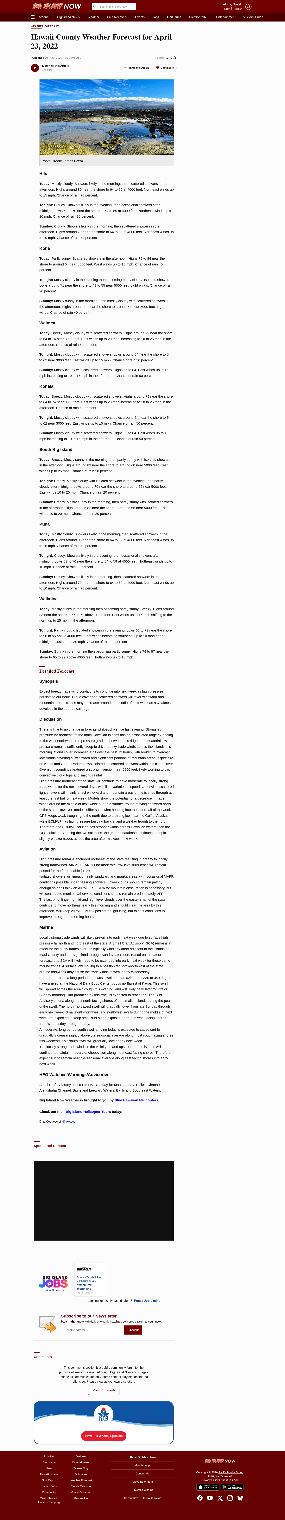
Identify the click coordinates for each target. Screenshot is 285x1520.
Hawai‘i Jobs (49, 1486)
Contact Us (142, 1473)
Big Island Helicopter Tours (88, 1112)
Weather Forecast (45, 26)
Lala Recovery (117, 17)
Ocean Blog (81, 1468)
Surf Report (49, 1480)
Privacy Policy (210, 1479)
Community (49, 1492)
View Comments (104, 1390)
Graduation (81, 1498)
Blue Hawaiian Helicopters (136, 1100)
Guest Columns (80, 1492)
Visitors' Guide (253, 17)
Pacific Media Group (230, 1472)
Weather (93, 17)
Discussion (49, 1462)
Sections (42, 17)
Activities (49, 1456)
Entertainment (225, 17)
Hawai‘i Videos (49, 1474)
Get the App (142, 1465)
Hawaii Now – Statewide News (142, 1497)
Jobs (156, 17)
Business (80, 1456)
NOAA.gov (68, 1121)
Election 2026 (198, 17)
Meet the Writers (142, 1481)
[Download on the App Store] (207, 1487)
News (49, 1468)
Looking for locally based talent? (124, 1300)
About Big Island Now (143, 1457)
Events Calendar (81, 1486)
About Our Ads (229, 1479)
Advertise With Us (142, 1489)
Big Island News (68, 17)
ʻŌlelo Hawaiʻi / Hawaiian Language (49, 1500)
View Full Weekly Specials (104, 1436)
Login (227, 9)
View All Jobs (53, 1290)
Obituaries (174, 17)
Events (140, 17)
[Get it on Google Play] (232, 1487)
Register (237, 9)
